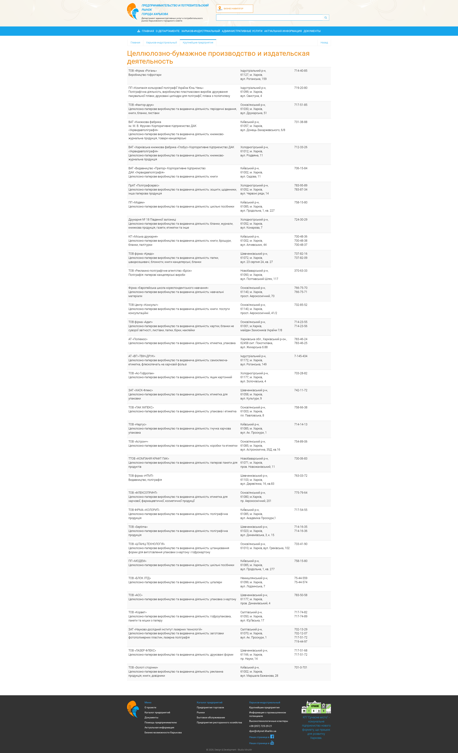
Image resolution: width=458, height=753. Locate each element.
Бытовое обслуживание (211, 717)
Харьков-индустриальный (200, 31)
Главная (148, 31)
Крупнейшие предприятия (198, 42)
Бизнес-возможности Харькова (163, 732)
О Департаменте (168, 31)
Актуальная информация (283, 31)
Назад (324, 42)
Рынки (201, 712)
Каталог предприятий (157, 712)
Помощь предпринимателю (161, 722)
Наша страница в (259, 737)
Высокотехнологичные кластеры (268, 721)
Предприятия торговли (210, 707)
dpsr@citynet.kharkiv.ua (262, 731)
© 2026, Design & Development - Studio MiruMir (229, 749)
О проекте (150, 707)
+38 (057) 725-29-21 (260, 726)
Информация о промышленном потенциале (267, 714)
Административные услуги (242, 31)
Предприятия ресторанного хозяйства (219, 722)
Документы (312, 31)
